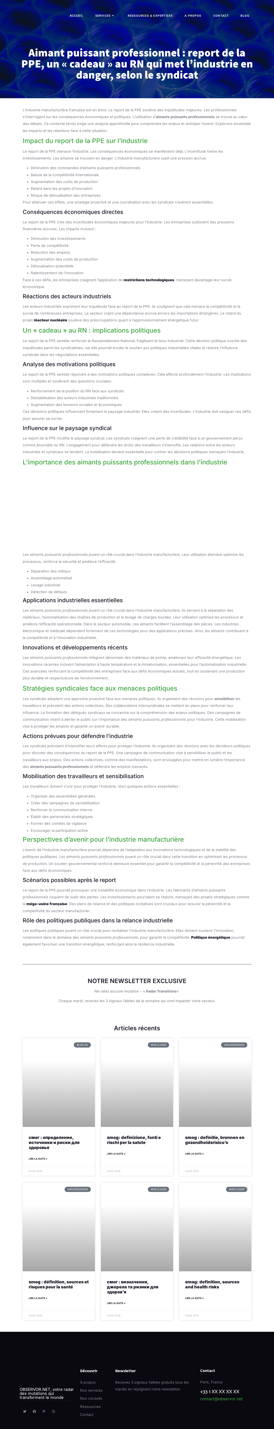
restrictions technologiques (149, 280)
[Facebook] (34, 1412)
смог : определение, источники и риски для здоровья (54, 1142)
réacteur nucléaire (50, 320)
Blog (245, 15)
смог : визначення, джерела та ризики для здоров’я (132, 1286)
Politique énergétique (210, 937)
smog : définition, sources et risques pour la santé (59, 1284)
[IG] (54, 1412)
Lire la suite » (38, 1158)
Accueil (76, 15)
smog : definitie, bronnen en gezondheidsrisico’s (215, 1140)
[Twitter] (25, 1412)
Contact (221, 15)
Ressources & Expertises (150, 15)
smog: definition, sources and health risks (212, 1284)
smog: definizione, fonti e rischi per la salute (134, 1140)
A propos (193, 15)
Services (103, 15)
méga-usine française (46, 904)
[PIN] (44, 1412)
